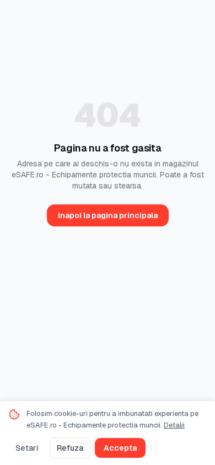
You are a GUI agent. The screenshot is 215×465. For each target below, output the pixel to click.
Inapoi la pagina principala (108, 215)
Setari (27, 448)
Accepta (120, 448)
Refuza (70, 448)
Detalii (174, 425)
